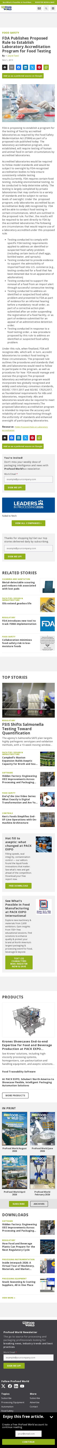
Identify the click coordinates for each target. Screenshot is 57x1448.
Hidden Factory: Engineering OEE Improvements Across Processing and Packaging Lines (19, 779)
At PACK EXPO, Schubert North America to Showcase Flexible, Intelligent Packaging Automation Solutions (28, 1082)
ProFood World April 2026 (14, 1193)
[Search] (46, 8)
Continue (28, 1441)
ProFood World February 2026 (42, 1193)
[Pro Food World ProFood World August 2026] (14, 1128)
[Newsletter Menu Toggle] (39, 8)
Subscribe (19, 1203)
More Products (15, 1095)
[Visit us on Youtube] (22, 1386)
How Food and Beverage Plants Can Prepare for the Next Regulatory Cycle (18, 1246)
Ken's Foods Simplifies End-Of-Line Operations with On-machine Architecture (19, 819)
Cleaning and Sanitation (16, 579)
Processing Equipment (14, 1278)
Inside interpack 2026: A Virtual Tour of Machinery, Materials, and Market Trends (18, 1266)
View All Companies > (28, 523)
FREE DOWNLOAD (18, 885)
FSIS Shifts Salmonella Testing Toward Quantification (23, 728)
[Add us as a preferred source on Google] (46, 67)
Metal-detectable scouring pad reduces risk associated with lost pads (19, 585)
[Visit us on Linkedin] (16, 1386)
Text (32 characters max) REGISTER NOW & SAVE (19, 962)
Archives (39, 1203)
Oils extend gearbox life (16, 603)
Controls (7, 813)
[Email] (11, 67)
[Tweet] (32, 67)
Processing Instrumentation (18, 1259)
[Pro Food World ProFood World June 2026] (42, 1128)
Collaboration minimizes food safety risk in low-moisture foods (17, 643)
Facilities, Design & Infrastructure (12, 599)
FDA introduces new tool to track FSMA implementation (19, 622)
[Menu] (53, 8)
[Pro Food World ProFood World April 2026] (14, 1172)
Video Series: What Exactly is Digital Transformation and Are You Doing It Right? (19, 799)
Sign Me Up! (15, 487)
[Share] (18, 67)
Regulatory (8, 617)
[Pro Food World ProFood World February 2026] (42, 1172)
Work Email (11, 474)
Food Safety (10, 32)
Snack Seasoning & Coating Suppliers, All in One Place (18, 1283)
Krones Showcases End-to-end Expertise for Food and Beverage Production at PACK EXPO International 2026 (27, 1045)
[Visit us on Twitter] (3, 1386)
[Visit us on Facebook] (10, 1386)
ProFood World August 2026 (15, 1149)
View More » (8, 1297)
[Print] (4, 67)
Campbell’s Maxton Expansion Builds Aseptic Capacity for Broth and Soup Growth (19, 761)
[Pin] (39, 67)
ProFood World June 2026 (42, 1149)
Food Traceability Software (19, 1071)
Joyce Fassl (13, 55)
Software (7, 772)
